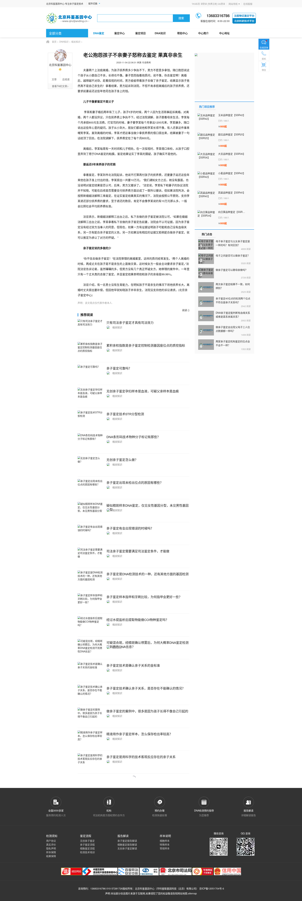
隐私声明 (51, 848)
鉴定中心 (119, 33)
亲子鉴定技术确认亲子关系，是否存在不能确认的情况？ (145, 688)
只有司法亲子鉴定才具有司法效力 (130, 322)
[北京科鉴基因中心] (69, 18)
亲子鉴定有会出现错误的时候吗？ (130, 528)
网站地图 (182, 893)
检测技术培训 (87, 852)
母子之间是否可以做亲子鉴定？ (233, 255)
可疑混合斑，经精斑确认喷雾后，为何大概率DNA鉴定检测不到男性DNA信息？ (147, 644)
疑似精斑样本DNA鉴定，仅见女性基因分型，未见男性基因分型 (147, 507)
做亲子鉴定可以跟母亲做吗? (231, 269)
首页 (54, 41)
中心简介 (203, 33)
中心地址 (224, 33)
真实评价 (51, 844)
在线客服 (247, 3)
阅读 (246, 248)
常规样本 (165, 848)
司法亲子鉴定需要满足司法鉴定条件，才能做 (137, 551)
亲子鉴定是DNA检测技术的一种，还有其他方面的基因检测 (147, 574)
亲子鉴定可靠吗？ (119, 368)
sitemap (192, 893)
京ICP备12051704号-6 (211, 888)
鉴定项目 (140, 33)
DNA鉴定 (98, 33)
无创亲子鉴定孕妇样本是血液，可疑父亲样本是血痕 (142, 391)
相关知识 (75, 41)
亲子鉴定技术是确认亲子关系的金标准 (133, 665)
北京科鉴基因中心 (144, 888)
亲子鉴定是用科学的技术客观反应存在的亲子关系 (141, 756)
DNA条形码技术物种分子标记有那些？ (133, 436)
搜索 (181, 18)
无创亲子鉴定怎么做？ (122, 459)
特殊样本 (165, 844)
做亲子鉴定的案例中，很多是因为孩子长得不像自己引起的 (147, 711)
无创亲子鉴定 (87, 840)
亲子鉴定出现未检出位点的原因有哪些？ (134, 482)
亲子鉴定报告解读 (127, 840)
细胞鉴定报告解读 (127, 844)
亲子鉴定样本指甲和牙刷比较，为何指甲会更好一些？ (144, 596)
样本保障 (51, 852)
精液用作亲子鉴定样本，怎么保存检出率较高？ (139, 734)
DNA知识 (160, 33)
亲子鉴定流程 (87, 844)
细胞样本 (165, 840)
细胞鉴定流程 (87, 848)
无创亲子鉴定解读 (127, 848)
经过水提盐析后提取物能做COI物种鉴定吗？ (137, 619)
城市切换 (92, 3)
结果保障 (51, 856)
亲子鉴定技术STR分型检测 (125, 414)
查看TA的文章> (60, 86)
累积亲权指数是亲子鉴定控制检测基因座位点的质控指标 (145, 345)
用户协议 (51, 840)
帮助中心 (182, 33)
